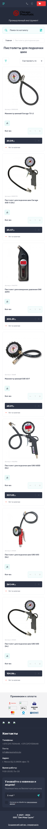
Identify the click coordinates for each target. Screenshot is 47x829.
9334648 (29, 744)
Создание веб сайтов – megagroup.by (23, 825)
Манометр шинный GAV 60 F (17, 379)
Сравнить (7, 123)
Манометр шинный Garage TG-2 (19, 113)
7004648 (11, 744)
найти (6, 30)
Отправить (38, 795)
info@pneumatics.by (11, 752)
